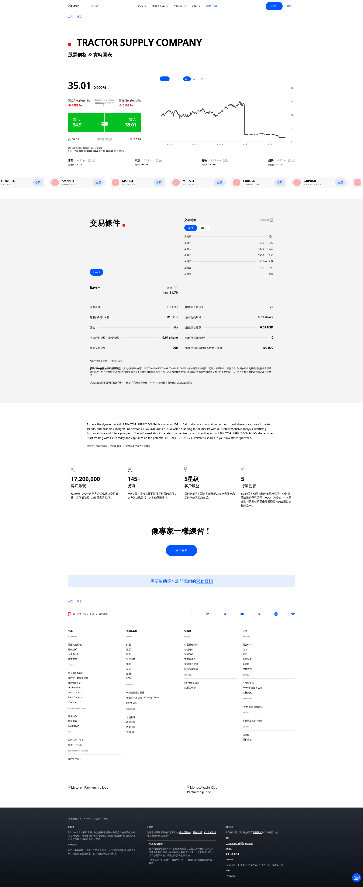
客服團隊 (257, 832)
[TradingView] (293, 614)
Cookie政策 (210, 832)
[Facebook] (191, 614)
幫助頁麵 (204, 581)
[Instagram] (276, 614)
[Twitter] (225, 614)
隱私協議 (197, 832)
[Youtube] (242, 614)
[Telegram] (259, 614)
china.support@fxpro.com (239, 843)
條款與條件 (185, 832)
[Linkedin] (208, 614)
